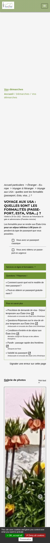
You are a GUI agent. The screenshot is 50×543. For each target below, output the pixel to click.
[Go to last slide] (9, 496)
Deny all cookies (36, 535)
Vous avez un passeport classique (25, 242)
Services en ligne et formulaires (20, 267)
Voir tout (42, 380)
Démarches (22, 94)
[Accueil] (12, 6)
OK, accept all (15, 535)
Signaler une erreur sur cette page (28, 363)
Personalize (25, 539)
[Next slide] (40, 496)
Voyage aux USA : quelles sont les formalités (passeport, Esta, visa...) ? (24, 192)
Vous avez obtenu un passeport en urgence (27, 251)
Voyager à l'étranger (23, 188)
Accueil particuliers (14, 185)
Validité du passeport (19, 353)
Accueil (9, 94)
